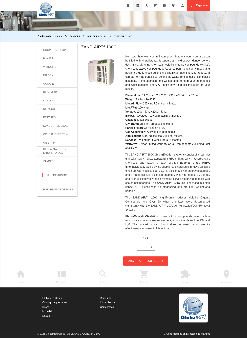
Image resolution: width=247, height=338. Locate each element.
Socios (185, 276)
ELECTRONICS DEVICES (58, 189)
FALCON (48, 75)
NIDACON (49, 108)
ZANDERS (75, 36)
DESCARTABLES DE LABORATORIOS (55, 149)
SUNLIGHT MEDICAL (55, 125)
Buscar (103, 276)
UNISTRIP (49, 142)
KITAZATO (49, 100)
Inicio (21, 276)
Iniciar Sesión (107, 302)
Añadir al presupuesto (145, 260)
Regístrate (199, 5)
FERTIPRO (49, 117)
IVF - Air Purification (97, 36)
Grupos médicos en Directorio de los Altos (187, 333)
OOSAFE (48, 83)
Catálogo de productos (50, 36)
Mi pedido (144, 276)
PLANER (48, 58)
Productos (61, 276)
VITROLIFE (49, 66)
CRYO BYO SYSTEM (55, 134)
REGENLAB (50, 92)
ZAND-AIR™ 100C (123, 36)
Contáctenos (226, 276)
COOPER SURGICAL (55, 50)
